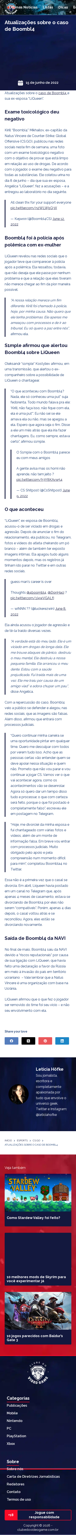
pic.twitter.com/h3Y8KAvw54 (39, 480)
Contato (13, 1492)
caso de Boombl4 (52, 93)
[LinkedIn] (62, 1041)
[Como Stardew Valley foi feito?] (38, 1193)
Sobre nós (15, 1469)
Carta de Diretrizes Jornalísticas (33, 1477)
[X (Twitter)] (28, 1041)
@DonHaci (56, 592)
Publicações (17, 1405)
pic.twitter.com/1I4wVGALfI (32, 598)
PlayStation (16, 1436)
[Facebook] (11, 1041)
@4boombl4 (36, 592)
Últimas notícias (23, 7)
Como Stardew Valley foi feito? (33, 1218)
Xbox (11, 1444)
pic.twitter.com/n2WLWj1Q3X (34, 208)
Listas (48, 7)
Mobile (12, 1413)
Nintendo (14, 1421)
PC (9, 1428)
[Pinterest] (45, 1041)
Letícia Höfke (50, 1069)
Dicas (63, 7)
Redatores (15, 1484)
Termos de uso (19, 1499)
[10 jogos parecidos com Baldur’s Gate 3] (38, 1311)
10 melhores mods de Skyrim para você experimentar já (36, 1279)
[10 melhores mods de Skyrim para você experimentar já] (38, 1252)
